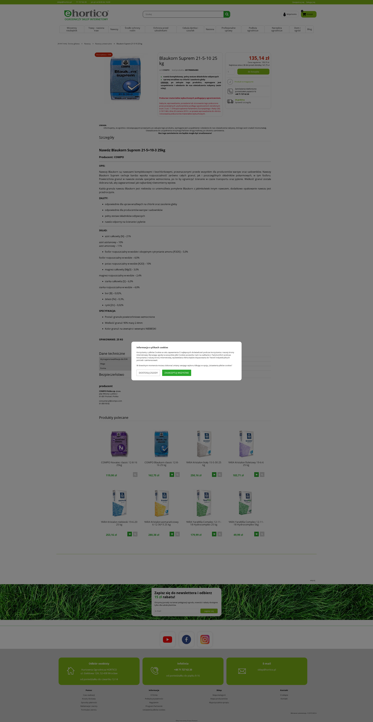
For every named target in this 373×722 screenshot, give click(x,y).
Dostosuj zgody (148, 372)
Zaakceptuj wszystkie (176, 372)
